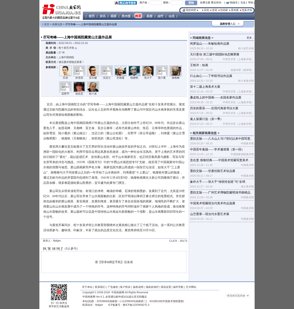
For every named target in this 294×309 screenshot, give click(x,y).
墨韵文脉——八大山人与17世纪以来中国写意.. (221, 138)
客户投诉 (125, 287)
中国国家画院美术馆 (242, 154)
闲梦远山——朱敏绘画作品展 (209, 43)
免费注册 (205, 2)
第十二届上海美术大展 (205, 86)
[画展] (138, 16)
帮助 (250, 2)
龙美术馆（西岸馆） (242, 70)
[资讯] (102, 16)
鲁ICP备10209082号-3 (136, 304)
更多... (250, 37)
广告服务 (113, 287)
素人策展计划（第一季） (206, 119)
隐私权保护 (152, 287)
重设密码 (216, 2)
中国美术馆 (247, 143)
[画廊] (149, 16)
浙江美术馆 (247, 186)
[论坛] (171, 16)
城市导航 (178, 287)
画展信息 (57, 24)
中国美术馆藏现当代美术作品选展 (212, 203)
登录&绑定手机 (111, 262)
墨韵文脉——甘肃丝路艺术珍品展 (212, 171)
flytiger (99, 304)
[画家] (113, 16)
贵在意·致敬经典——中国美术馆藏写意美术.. (220, 160)
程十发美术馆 (246, 80)
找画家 (224, 10)
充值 (243, 2)
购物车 (233, 2)
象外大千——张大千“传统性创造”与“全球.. (218, 181)
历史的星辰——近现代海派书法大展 (214, 108)
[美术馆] (125, 16)
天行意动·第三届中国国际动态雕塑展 (214, 54)
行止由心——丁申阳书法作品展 (211, 76)
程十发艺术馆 (66, 47)
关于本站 (87, 287)
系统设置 (166, 287)
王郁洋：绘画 (199, 65)
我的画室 (191, 10)
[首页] (91, 16)
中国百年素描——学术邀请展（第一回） (217, 149)
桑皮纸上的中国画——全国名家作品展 (215, 97)
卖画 (214, 10)
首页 (46, 24)
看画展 (235, 10)
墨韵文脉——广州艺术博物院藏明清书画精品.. (221, 192)
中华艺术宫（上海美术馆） (238, 59)
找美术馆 (247, 10)
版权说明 (138, 287)
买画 (206, 10)
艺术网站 (190, 287)
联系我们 (100, 287)
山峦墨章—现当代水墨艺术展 (209, 214)
